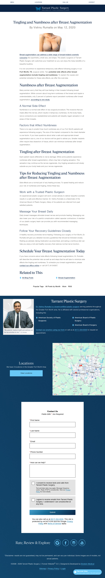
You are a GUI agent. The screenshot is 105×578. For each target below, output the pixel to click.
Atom (64, 286)
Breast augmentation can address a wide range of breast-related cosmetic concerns (49, 56)
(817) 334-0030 (81, 330)
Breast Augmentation (66, 278)
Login (63, 569)
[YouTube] (82, 542)
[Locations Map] (78, 369)
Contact (92, 2)
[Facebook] (65, 542)
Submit (52, 512)
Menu (12, 2)
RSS (70, 286)
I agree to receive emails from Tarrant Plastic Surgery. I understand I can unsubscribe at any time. (54, 501)
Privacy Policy (53, 569)
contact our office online (29, 265)
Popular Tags (38, 286)
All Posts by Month (52, 286)
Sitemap (42, 569)
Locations (38, 2)
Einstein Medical (87, 564)
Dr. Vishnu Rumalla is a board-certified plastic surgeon (57, 307)
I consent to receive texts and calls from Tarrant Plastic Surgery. (53, 487)
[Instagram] (74, 542)
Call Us (65, 2)
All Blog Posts (27, 278)
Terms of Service (54, 524)
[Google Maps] (57, 542)
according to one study (40, 100)
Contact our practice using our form (50, 330)
